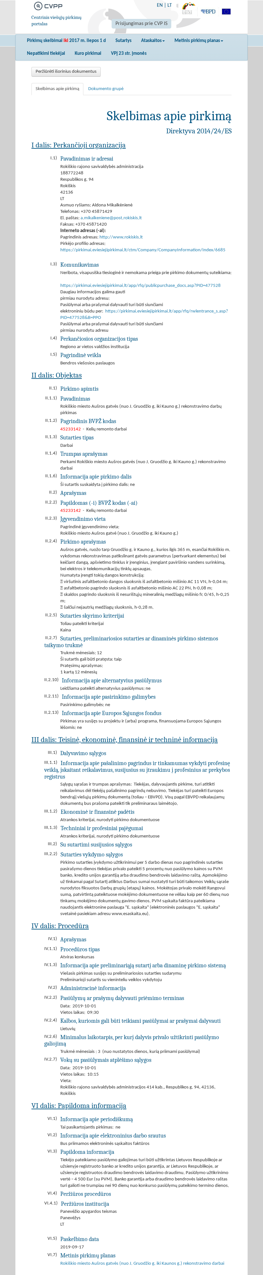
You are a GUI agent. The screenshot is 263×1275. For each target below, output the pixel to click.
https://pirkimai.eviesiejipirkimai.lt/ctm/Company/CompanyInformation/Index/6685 (142, 250)
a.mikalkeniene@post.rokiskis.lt (111, 218)
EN (160, 5)
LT (169, 5)
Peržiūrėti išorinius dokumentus (66, 71)
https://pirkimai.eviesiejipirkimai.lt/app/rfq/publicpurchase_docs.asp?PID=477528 (140, 285)
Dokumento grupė (105, 89)
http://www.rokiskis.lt (121, 237)
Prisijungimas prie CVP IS (141, 23)
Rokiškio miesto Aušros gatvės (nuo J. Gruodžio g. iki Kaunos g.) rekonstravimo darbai (142, 1263)
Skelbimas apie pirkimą (57, 89)
